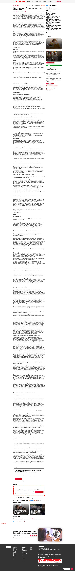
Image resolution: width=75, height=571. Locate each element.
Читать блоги (50, 62)
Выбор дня (14, 552)
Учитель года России (24, 550)
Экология (14, 551)
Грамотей (14, 555)
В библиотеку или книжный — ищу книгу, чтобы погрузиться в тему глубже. (54, 79)
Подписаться (39, 491)
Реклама (31, 548)
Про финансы (15, 556)
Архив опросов (48, 90)
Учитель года (15, 554)
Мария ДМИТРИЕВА (19, 497)
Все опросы (15, 484)
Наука (14, 548)
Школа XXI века (16, 5)
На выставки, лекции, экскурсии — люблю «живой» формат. (53, 76)
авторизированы (32, 518)
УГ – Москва (23, 554)
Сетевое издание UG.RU (24, 553)
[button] (16, 521)
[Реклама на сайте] (72, 569)
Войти (59, 1)
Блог (32, 1)
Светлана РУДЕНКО (26, 497)
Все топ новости (49, 32)
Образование (15, 547)
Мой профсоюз (23, 555)
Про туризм (14, 553)
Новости (28, 1)
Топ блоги (48, 36)
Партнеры (31, 549)
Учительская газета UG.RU (21, 11)
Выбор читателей (52, 5)
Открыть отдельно (49, 89)
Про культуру (15, 549)
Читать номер (43, 5)
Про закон (14, 550)
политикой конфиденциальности (24, 493)
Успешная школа (24, 547)
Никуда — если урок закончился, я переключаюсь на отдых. (54, 81)
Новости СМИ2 (3, 523)
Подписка (44, 1)
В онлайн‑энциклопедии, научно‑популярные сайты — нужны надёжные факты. (53, 74)
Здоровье (14, 557)
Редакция (31, 547)
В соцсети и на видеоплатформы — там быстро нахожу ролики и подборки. (26, 472)
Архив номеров (38, 1)
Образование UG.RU (16, 509)
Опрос (48, 65)
